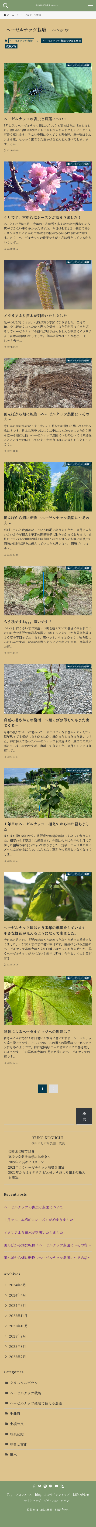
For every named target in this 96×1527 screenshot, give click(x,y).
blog (38, 1495)
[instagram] (45, 1486)
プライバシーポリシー (58, 1501)
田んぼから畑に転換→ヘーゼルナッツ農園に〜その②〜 (47, 1257)
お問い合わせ (80, 1495)
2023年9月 (17, 1336)
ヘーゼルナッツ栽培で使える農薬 (62, 40)
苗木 (13, 1454)
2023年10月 (18, 1325)
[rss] (62, 1486)
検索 (84, 1116)
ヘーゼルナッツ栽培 (25, 1392)
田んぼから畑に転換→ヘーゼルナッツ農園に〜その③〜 (47, 1244)
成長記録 (11, 46)
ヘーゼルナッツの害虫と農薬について (33, 1206)
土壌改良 (17, 1423)
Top (10, 1495)
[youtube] (56, 1486)
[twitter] (40, 1486)
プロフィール (24, 1495)
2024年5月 (17, 1284)
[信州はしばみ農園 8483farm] (48, 5)
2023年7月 (17, 1356)
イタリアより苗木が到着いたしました (33, 1232)
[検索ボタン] (5, 5)
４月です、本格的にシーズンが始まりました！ (40, 1219)
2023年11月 (18, 1315)
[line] (51, 1486)
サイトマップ (32, 1501)
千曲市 (15, 1413)
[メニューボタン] (90, 5)
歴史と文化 (18, 1444)
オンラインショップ (56, 1495)
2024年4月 (17, 1295)
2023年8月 (17, 1346)
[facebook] (34, 1486)
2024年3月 (17, 1305)
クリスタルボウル (24, 1382)
